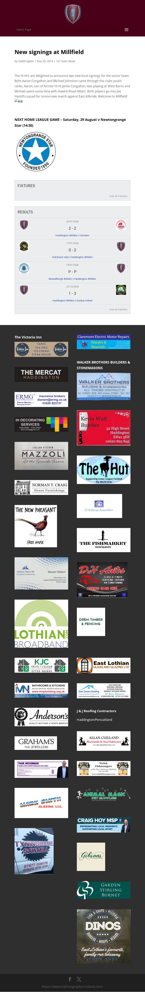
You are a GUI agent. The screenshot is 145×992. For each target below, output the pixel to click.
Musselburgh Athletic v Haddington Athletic (72, 278)
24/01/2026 (72, 221)
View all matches (118, 196)
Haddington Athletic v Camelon (72, 235)
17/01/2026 (72, 243)
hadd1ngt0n (26, 61)
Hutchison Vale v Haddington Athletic (72, 257)
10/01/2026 (72, 265)
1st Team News (65, 61)
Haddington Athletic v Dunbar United (72, 300)
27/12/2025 (72, 286)
